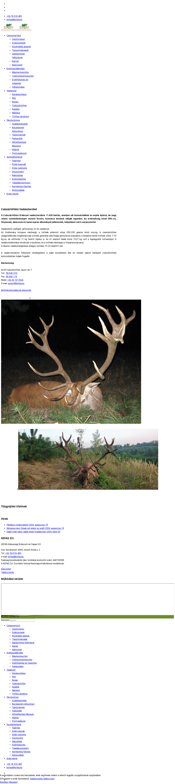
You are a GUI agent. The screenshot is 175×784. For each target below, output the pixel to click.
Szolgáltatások (14, 157)
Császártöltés (19, 105)
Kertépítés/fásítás (21, 186)
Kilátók (15, 149)
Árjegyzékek (18, 190)
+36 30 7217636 (15, 280)
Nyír (14, 98)
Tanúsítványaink (20, 50)
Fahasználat (18, 87)
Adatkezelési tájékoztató (42, 778)
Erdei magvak (19, 164)
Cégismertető (14, 35)
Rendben (4, 782)
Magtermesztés (20, 72)
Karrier (15, 61)
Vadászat (12, 90)
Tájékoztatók (7, 572)
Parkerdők (17, 138)
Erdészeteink (18, 43)
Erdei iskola (12, 193)
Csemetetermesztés (23, 76)
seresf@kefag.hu (16, 283)
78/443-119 (11, 276)
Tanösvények (18, 134)
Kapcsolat (17, 65)
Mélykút (16, 112)
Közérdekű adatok (21, 46)
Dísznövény (18, 171)
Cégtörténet (18, 39)
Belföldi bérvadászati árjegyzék (16, 290)
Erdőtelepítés (19, 179)
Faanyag (16, 160)
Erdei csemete (19, 168)
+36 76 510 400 (14, 16)
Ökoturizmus (13, 120)
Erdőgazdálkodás (16, 68)
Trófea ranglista (20, 116)
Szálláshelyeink (20, 123)
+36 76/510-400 (13, 553)
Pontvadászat (19, 153)
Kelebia (15, 109)
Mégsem (13, 782)
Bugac (15, 101)
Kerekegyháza (19, 94)
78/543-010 (11, 273)
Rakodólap (17, 175)
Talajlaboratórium (21, 182)
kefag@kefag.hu (14, 19)
